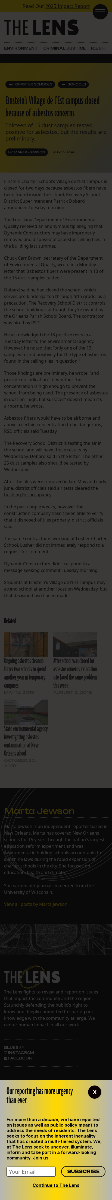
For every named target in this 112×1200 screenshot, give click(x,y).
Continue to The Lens (56, 1185)
